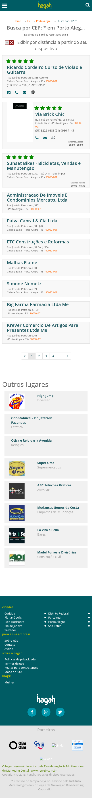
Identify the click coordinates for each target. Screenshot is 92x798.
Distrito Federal (58, 613)
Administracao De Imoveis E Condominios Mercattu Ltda (37, 197)
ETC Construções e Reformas (38, 242)
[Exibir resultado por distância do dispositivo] (9, 42)
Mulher (9, 682)
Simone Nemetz (24, 284)
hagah (45, 5)
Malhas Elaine (22, 263)
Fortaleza (54, 617)
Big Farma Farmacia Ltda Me (38, 304)
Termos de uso (14, 664)
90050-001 (51, 81)
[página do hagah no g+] (46, 712)
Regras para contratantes (21, 668)
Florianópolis (13, 617)
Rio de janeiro (13, 626)
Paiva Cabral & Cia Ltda (32, 221)
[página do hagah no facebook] (31, 712)
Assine (8, 649)
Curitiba (9, 613)
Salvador (10, 630)
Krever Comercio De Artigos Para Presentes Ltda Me (42, 327)
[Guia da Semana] (39, 745)
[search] (88, 5)
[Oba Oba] (18, 745)
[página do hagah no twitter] (60, 712)
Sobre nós (11, 640)
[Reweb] (46, 758)
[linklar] (58, 745)
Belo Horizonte (14, 622)
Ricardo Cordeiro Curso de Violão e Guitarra (44, 69)
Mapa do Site (13, 672)
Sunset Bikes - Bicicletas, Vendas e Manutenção (44, 165)
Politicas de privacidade (20, 659)
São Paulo (54, 626)
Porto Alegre (56, 622)
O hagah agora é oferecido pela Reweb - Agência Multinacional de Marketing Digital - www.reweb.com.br (43, 768)
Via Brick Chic (50, 114)
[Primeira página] (24, 356)
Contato (9, 645)
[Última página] (67, 356)
